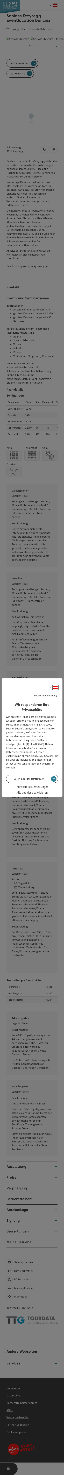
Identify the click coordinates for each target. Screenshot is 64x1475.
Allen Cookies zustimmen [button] (29, 778)
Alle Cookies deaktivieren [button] (32, 793)
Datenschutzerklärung (45, 695)
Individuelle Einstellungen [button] (32, 787)
